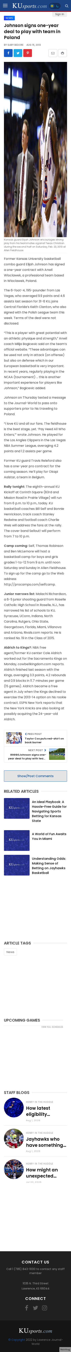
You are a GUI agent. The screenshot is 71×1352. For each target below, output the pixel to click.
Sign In (59, 14)
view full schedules (52, 1027)
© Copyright (16, 1340)
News (10, 952)
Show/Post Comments (35, 776)
